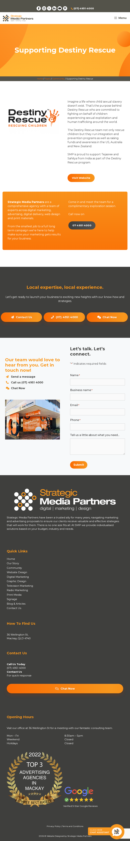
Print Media (14, 594)
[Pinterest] (65, 8)
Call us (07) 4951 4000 (27, 382)
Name (75, 375)
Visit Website (81, 177)
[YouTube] (60, 8)
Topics (48, 78)
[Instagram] (44, 8)
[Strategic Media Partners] (18, 18)
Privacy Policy (54, 826)
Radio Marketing (17, 590)
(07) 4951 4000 (83, 8)
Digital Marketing (18, 576)
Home (40, 78)
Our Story (13, 563)
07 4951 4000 (81, 225)
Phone (75, 420)
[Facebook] (39, 8)
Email (74, 405)
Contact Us (24, 317)
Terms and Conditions (72, 826)
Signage (12, 599)
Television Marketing (20, 585)
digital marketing (39, 210)
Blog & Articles (16, 603)
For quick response (19, 675)
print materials (23, 218)
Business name (81, 390)
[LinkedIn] (54, 8)
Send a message (23, 376)
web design (52, 214)
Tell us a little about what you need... (94, 435)
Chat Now (110, 317)
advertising (15, 214)
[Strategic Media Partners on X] (49, 8)
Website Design (17, 572)
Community (58, 78)
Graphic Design (16, 581)
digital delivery (33, 214)
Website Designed (55, 836)
